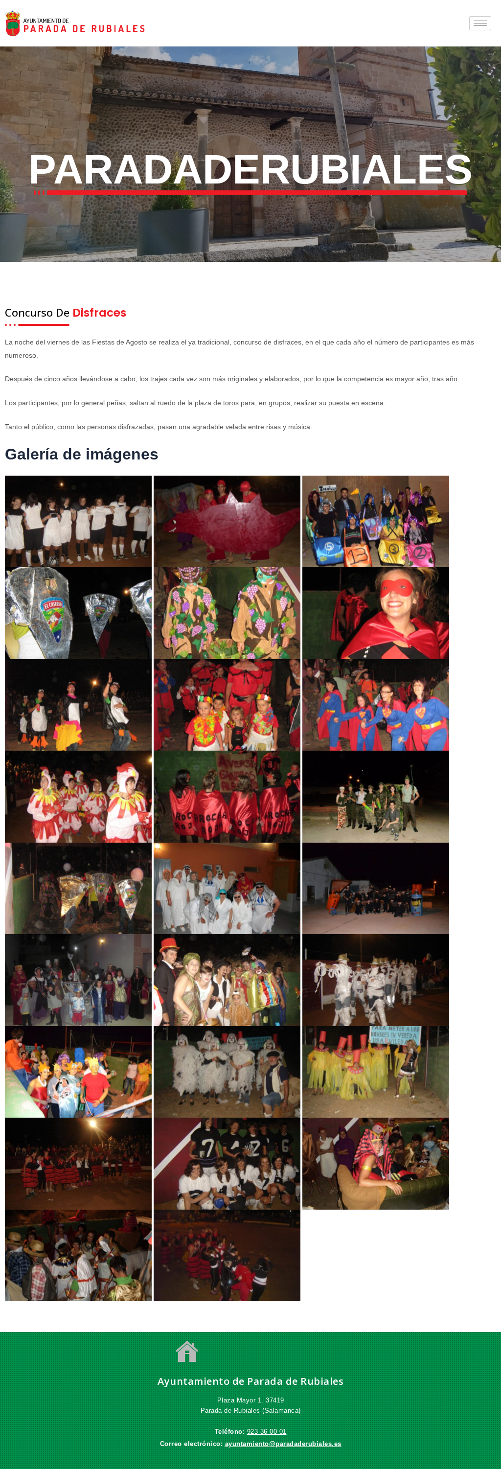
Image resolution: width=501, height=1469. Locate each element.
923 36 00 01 (267, 1431)
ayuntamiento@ (250, 1443)
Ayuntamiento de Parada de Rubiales (250, 1381)
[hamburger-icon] (480, 23)
